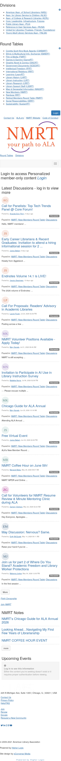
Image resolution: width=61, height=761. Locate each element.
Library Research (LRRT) (18, 83)
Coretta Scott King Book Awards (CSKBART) (27, 50)
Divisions (19, 155)
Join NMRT (6, 604)
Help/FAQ (5, 703)
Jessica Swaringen (16, 280)
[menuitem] (9, 117)
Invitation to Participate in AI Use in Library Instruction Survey (27, 374)
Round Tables (6, 155)
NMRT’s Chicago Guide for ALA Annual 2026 (30, 620)
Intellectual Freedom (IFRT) (19, 68)
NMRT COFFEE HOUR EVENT (24, 640)
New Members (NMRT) (17, 92)
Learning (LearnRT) (15, 74)
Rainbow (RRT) (13, 95)
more (6, 648)
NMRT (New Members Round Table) (28, 219)
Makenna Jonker (16, 573)
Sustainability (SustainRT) (18, 103)
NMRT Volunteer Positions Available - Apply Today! (28, 341)
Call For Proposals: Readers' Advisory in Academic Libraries (29, 307)
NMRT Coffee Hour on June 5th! (25, 465)
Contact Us (9, 117)
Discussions (51, 219)
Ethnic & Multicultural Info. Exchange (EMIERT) (28, 53)
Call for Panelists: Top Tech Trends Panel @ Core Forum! (26, 207)
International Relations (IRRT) (20, 71)
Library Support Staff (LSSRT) (20, 86)
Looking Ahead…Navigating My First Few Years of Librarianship (28, 631)
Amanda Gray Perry (17, 213)
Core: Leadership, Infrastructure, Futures (25, 21)
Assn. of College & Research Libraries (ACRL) (27, 18)
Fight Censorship (9, 598)
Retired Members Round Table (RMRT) (24, 97)
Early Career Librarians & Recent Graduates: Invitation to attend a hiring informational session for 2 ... (29, 242)
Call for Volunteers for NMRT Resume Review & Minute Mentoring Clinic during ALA (29, 498)
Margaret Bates (15, 470)
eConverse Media (22, 753)
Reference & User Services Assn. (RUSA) (25, 26)
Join (3, 709)
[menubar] (31, 117)
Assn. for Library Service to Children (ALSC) (26, 15)
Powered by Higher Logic (30, 759)
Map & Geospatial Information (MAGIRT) (25, 89)
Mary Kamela (14, 347)
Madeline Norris (15, 380)
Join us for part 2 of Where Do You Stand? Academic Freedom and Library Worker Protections (29, 565)
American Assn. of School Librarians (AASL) (26, 12)
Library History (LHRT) (16, 77)
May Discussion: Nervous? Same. (26, 532)
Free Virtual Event (14, 435)
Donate (4, 714)
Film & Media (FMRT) (16, 56)
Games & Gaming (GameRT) (19, 59)
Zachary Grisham (16, 507)
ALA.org (20, 117)
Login (55, 112)
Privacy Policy (7, 700)
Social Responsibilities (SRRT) (20, 100)
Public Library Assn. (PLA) (18, 24)
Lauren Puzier (15, 313)
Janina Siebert (15, 250)
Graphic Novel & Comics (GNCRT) (22, 62)
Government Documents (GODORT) (23, 65)
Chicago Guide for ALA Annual (24, 405)
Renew (4, 711)
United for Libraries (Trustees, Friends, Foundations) (30, 29)
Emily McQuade (15, 536)
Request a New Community (13, 717)
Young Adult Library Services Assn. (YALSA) (26, 32)
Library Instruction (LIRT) (17, 80)
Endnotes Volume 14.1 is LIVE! (24, 276)
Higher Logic (18, 747)
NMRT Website (33, 117)
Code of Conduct (50, 117)
